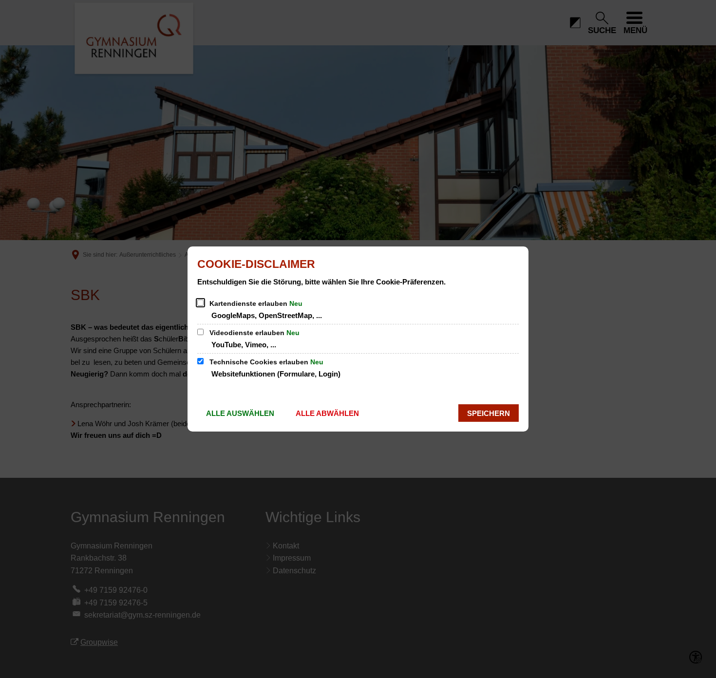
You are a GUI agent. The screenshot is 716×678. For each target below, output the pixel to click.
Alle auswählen (240, 413)
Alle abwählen (327, 413)
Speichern (488, 413)
